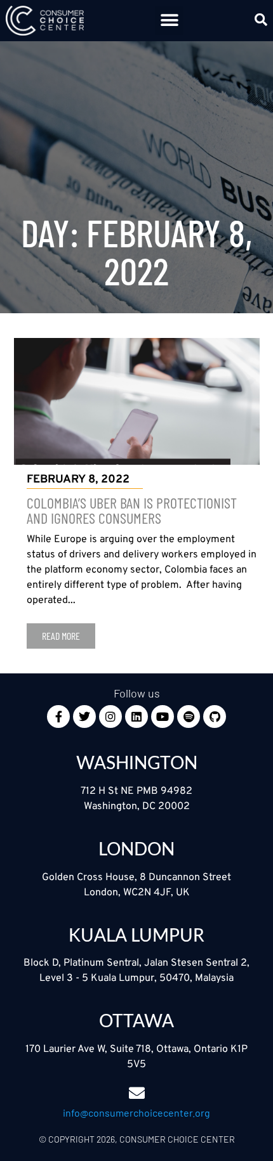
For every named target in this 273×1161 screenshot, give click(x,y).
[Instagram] (110, 716)
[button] (169, 20)
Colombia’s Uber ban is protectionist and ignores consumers (132, 510)
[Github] (214, 716)
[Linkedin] (136, 716)
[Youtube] (162, 716)
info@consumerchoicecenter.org (136, 1112)
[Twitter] (84, 716)
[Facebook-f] (58, 716)
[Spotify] (188, 716)
